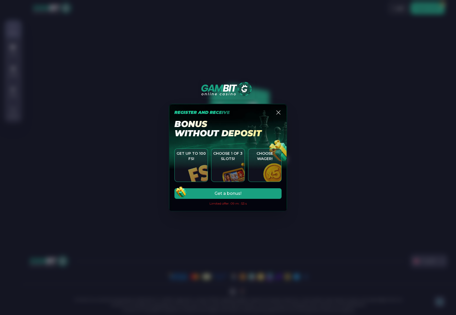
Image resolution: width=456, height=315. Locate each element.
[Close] (278, 112)
